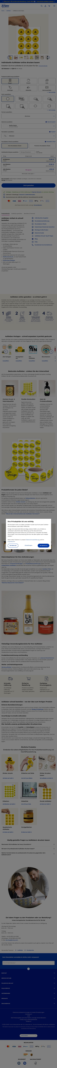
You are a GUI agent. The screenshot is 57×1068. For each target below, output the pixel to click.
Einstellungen (28, 545)
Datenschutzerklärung (32, 539)
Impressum (11, 541)
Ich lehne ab (13, 545)
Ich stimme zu (43, 545)
